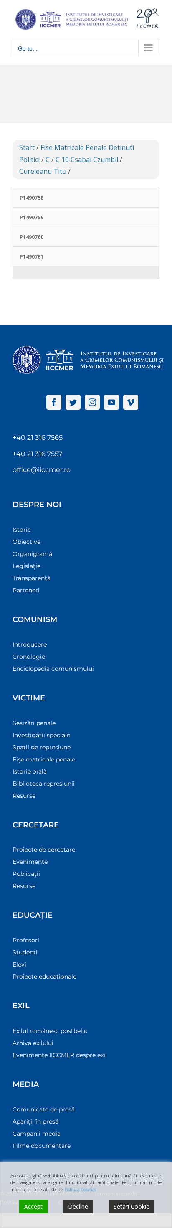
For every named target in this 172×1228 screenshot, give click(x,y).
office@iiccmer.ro (42, 470)
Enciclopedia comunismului (53, 668)
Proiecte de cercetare (44, 849)
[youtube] (111, 402)
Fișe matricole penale (44, 759)
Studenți (25, 952)
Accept (33, 1206)
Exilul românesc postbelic (50, 1031)
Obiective (26, 541)
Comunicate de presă (44, 1109)
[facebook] (53, 402)
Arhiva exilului (33, 1043)
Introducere (30, 644)
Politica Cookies (80, 1189)
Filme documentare (42, 1145)
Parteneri (26, 590)
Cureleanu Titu (42, 171)
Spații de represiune (42, 747)
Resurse (24, 795)
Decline (78, 1206)
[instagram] (92, 402)
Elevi (19, 964)
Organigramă (32, 554)
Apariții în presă (35, 1121)
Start (27, 147)
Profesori (26, 940)
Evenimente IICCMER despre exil (60, 1055)
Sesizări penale (34, 723)
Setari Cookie (131, 1206)
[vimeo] (130, 402)
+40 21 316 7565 (38, 437)
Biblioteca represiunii (44, 783)
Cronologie (29, 656)
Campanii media (37, 1133)
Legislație (26, 566)
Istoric (22, 529)
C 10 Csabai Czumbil (87, 159)
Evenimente (30, 861)
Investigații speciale (41, 735)
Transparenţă (32, 578)
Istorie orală (30, 771)
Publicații (26, 874)
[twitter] (73, 402)
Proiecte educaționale (44, 976)
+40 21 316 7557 (37, 454)
